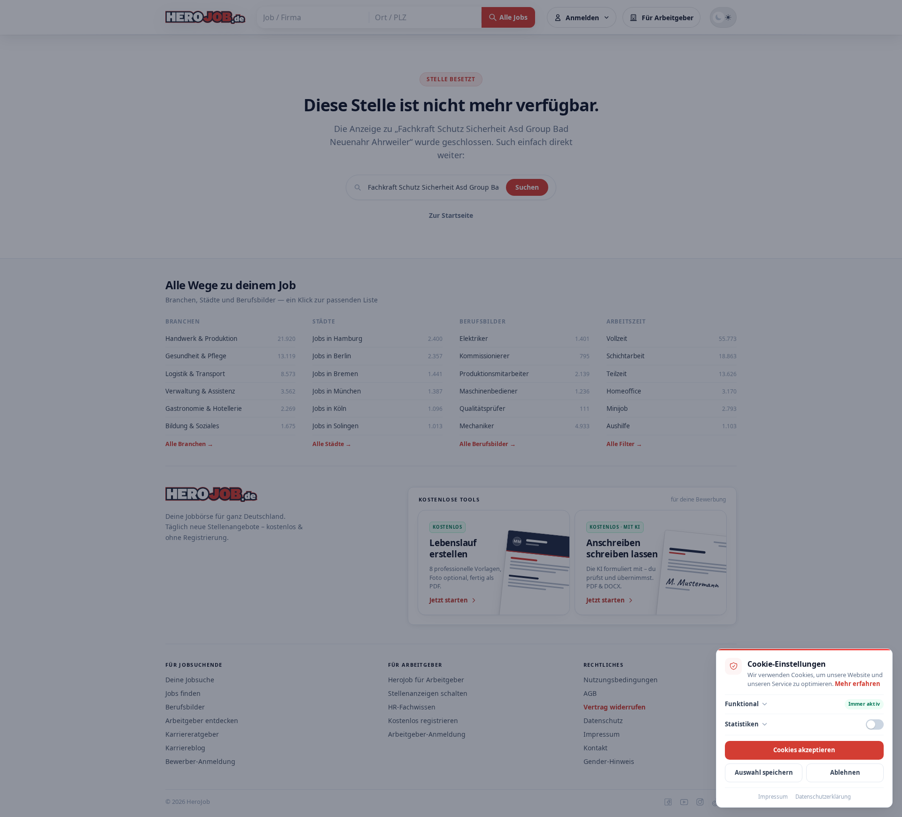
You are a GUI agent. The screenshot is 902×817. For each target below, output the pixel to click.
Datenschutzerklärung (823, 796)
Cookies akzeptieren (804, 750)
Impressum (773, 796)
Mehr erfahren (857, 683)
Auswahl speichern (764, 772)
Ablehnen (845, 772)
